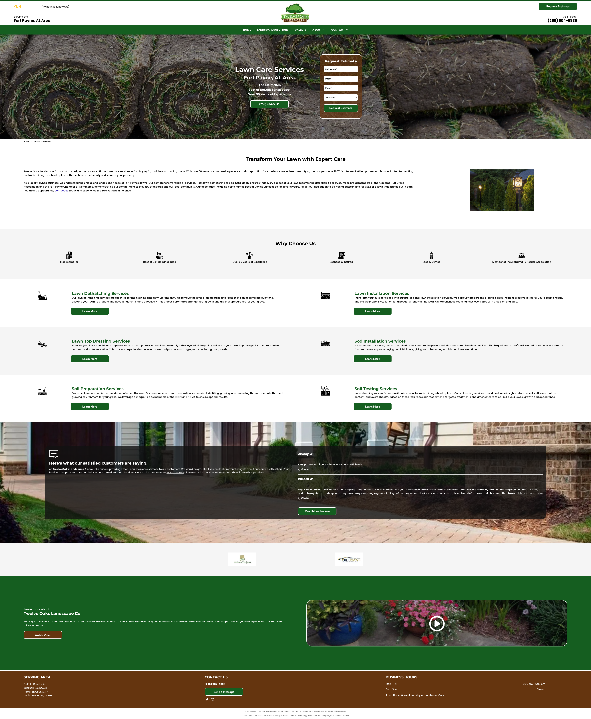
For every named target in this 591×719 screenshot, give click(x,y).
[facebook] (207, 700)
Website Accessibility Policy (335, 711)
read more (536, 493)
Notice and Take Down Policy (311, 711)
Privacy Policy (250, 711)
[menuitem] (247, 29)
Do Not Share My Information (271, 711)
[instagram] (212, 700)
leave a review (175, 472)
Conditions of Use (291, 711)
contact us (61, 190)
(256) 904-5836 (562, 20)
